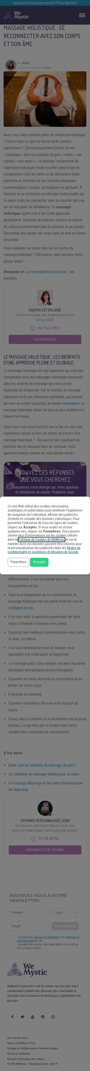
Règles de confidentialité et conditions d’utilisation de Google (44, 550)
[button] (18, 562)
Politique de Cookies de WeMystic (41, 540)
